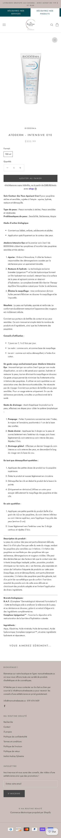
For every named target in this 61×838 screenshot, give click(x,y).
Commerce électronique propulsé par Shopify (30, 812)
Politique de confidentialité (15, 736)
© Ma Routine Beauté (30, 808)
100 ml (8, 154)
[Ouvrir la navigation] (4, 25)
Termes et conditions (13, 741)
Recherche (8, 721)
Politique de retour (12, 751)
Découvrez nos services (16, 12)
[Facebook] (5, 705)
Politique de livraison (13, 746)
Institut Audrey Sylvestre (14, 756)
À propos (8, 731)
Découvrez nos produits (45, 12)
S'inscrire (14, 793)
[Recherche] (51, 24)
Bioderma (30, 128)
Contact (7, 726)
